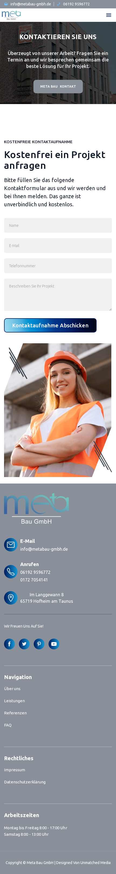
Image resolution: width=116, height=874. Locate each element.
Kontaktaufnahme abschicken (50, 325)
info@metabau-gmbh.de (44, 549)
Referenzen (15, 713)
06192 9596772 (35, 572)
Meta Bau (49, 86)
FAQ (8, 725)
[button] (108, 15)
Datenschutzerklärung (25, 782)
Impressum (14, 769)
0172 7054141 (34, 579)
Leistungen (14, 700)
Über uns (12, 688)
